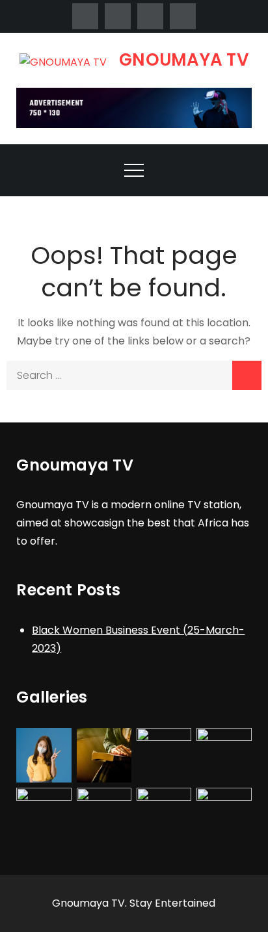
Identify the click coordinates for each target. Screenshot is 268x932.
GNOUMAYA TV (183, 59)
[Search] (246, 375)
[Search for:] (134, 375)
